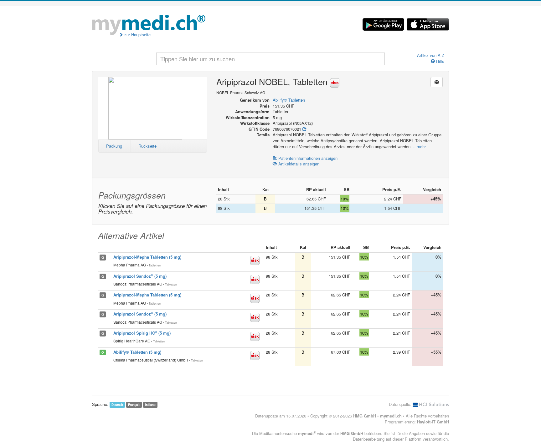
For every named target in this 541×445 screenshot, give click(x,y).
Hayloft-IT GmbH (433, 422)
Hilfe (439, 61)
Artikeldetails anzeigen (298, 164)
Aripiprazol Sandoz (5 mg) (140, 276)
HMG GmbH (364, 416)
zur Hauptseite (137, 35)
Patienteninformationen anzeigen (307, 158)
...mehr (419, 146)
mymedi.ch (391, 416)
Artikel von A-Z (430, 55)
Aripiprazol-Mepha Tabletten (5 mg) (147, 257)
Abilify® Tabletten (289, 100)
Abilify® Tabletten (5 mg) (137, 352)
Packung (114, 146)
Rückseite (147, 146)
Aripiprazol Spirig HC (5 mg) (142, 333)
